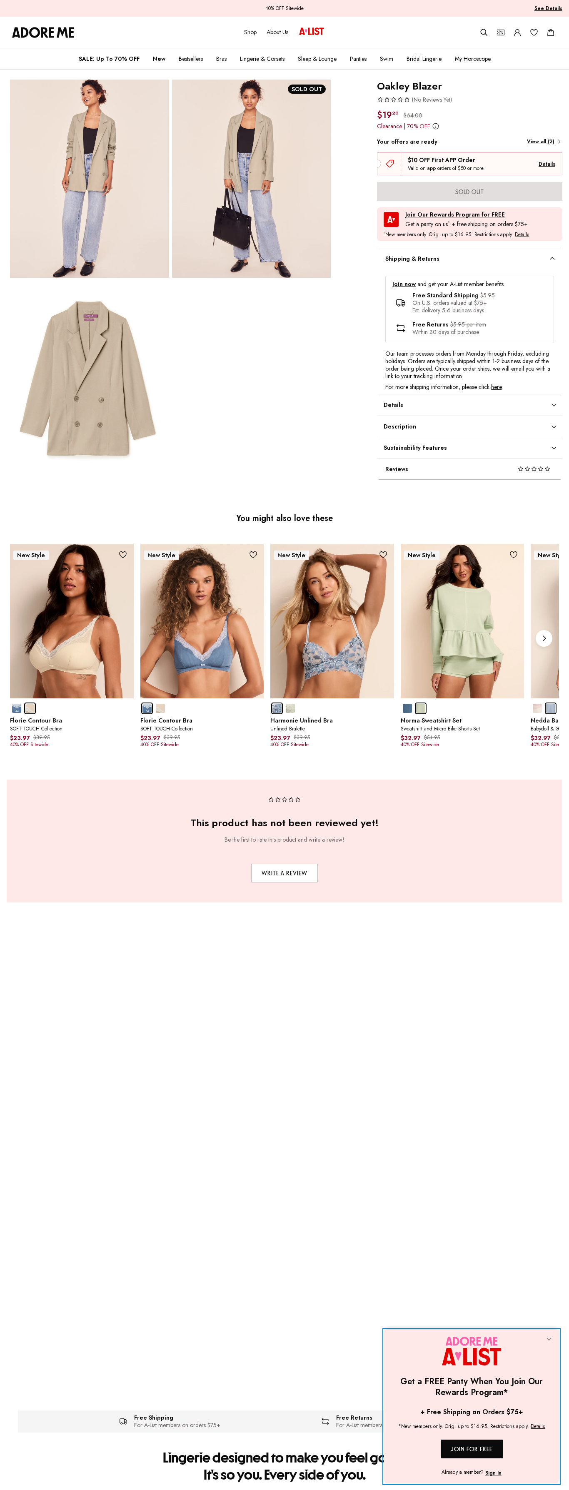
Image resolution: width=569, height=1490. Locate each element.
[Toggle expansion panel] (552, 258)
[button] (414, 99)
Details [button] (522, 235)
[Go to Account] (517, 32)
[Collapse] (549, 1340)
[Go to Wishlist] (534, 32)
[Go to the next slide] (544, 638)
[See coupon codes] (500, 32)
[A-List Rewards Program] (311, 32)
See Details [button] (548, 8)
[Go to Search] (484, 32)
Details (547, 164)
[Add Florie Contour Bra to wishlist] (123, 554)
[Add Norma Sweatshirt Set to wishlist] (513, 554)
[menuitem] (109, 58)
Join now (404, 284)
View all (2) (540, 141)
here (496, 387)
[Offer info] (435, 126)
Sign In (493, 1473)
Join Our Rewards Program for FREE (455, 215)
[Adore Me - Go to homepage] (43, 32)
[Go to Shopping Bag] (550, 32)
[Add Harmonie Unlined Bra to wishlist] (383, 554)
